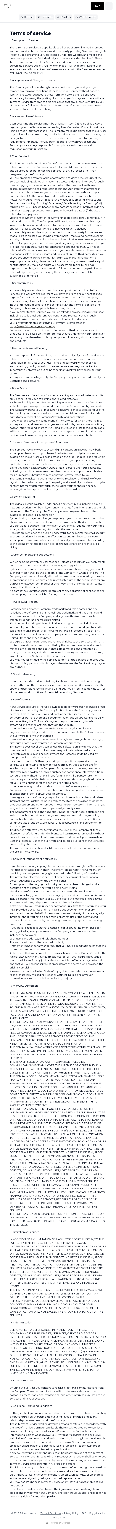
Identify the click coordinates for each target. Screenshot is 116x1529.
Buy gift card (96, 1513)
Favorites (47, 17)
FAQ (84, 1513)
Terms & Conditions (50, 1513)
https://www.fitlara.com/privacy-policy (32, 326)
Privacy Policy (71, 1513)
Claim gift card (58, 1517)
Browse (28, 17)
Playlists (66, 17)
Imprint (33, 1513)
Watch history (87, 17)
